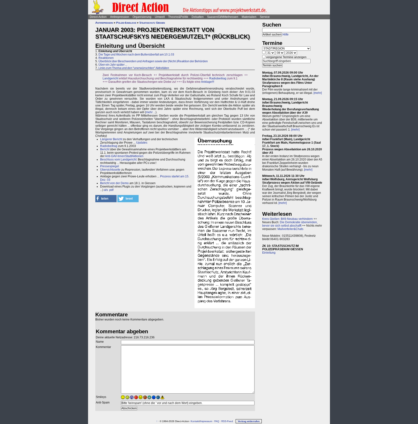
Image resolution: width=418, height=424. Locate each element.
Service (265, 17)
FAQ (216, 421)
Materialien (249, 17)
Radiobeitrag (217, 78)
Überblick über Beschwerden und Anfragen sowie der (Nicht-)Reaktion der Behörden (153, 61)
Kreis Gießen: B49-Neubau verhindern (287, 219)
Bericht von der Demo (114, 183)
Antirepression (119, 17)
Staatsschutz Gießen (152, 22)
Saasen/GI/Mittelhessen (222, 17)
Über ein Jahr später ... (112, 64)
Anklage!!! (207, 81)
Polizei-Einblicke (126, 22)
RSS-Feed (227, 421)
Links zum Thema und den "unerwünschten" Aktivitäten (133, 68)
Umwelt (160, 17)
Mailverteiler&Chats (290, 229)
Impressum (206, 421)
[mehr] (318, 93)
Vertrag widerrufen (249, 421)
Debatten (198, 17)
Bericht (104, 149)
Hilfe (286, 34)
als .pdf (108, 190)
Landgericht (110, 78)
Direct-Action (98, 17)
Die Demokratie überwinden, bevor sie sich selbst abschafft (290, 224)
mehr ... (151, 112)
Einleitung (269, 252)
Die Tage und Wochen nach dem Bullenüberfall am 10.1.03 (136, 54)
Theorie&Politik (178, 17)
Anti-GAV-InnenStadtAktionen (124, 156)
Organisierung (142, 17)
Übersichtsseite (110, 169)
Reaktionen (106, 58)
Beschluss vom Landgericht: (118, 159)
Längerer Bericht (111, 139)
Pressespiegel (109, 166)
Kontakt (195, 421)
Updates (141, 142)
